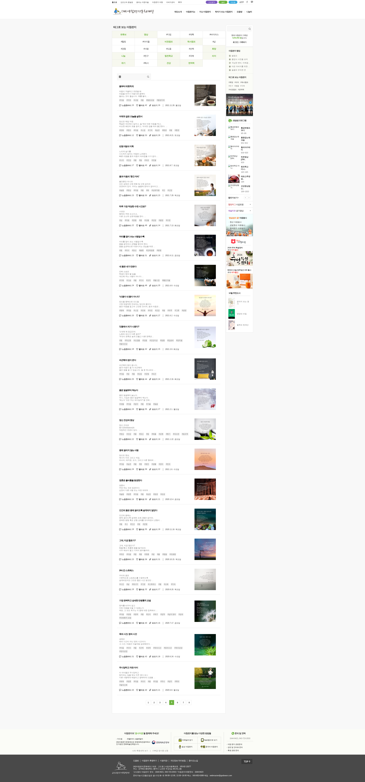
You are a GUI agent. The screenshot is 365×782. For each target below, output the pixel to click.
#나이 (121, 160)
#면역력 (241, 90)
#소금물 (137, 340)
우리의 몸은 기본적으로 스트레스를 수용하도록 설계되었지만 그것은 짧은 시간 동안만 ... (136, 577)
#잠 (128, 374)
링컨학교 (169, 56)
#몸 (142, 100)
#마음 (121, 100)
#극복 (191, 56)
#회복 (121, 681)
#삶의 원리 (172, 614)
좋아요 (143, 105)
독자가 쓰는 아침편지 (224, 12)
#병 (140, 464)
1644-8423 (199, 772)
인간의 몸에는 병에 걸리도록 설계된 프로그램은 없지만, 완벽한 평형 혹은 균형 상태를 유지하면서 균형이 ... (140, 517)
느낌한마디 (128, 105)
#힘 (135, 554)
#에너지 (135, 584)
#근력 (141, 648)
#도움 (168, 49)
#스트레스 (152, 584)
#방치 (170, 681)
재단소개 (178, 12)
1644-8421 (234, 738)
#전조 (168, 464)
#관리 (161, 464)
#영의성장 (123, 651)
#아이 (129, 648)
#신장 (170, 190)
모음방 (239, 12)
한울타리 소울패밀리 (135, 739)
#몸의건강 (123, 344)
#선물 (147, 220)
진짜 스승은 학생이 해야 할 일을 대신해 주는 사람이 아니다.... (131, 274)
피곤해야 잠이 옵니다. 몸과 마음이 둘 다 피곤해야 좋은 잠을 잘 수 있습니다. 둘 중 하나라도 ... (137, 367)
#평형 (159, 250)
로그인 (235, 42)
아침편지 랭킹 (234, 51)
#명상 (129, 190)
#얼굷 (155, 404)
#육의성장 (178, 648)
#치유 (129, 100)
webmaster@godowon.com (221, 775)
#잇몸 (145, 340)
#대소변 (176, 434)
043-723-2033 (244, 738)
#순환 (161, 434)
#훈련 (177, 130)
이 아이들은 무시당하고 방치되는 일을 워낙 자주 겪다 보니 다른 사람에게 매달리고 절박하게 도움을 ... (137, 675)
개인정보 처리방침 (178, 761)
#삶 (214, 41)
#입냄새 (170, 340)
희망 (214, 49)
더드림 (233, 2)
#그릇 (177, 310)
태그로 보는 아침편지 (237, 77)
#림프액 (185, 434)
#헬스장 (156, 280)
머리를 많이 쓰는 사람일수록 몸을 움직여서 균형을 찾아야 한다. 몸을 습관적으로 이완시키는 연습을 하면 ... (137, 244)
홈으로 (114, 2)
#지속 (173, 584)
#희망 (231, 82)
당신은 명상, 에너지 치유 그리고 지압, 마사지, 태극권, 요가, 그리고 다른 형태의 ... (137, 457)
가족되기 (243, 42)
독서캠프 (191, 41)
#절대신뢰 (123, 685)
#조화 (143, 310)
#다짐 (168, 34)
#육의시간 (157, 648)
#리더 (237, 82)
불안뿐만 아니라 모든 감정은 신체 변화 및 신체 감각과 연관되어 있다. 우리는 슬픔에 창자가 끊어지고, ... (140, 183)
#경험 (123, 49)
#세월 (121, 404)
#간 (163, 190)
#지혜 (121, 280)
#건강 (129, 160)
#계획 (191, 34)
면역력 (191, 63)
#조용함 (173, 554)
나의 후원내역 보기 (140, 751)
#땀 (147, 434)
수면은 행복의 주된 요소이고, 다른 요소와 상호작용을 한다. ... (132, 213)
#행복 (121, 310)
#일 (140, 160)
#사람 (146, 49)
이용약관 (163, 761)
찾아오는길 (193, 761)
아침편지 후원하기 (149, 761)
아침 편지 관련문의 (235, 744)
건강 (169, 63)
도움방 (136, 761)
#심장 (148, 494)
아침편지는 (190, 12)
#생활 (154, 464)
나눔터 (249, 12)
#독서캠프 (244, 82)
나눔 (123, 56)
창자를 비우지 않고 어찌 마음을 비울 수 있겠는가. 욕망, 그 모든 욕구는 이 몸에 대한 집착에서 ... (138, 608)
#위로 (121, 554)
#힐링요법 (150, 100)
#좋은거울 (166, 280)
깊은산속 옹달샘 (126, 2)
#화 (147, 190)
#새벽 (148, 648)
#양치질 (179, 340)
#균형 (147, 374)
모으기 (156, 105)
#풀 (158, 554)
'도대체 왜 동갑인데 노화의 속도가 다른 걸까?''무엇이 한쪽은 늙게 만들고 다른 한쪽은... (136, 334)
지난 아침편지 (205, 12)
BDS (180, 2)
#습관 (157, 130)
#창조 (129, 130)
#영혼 (129, 494)
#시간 (121, 584)
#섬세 (181, 614)
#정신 (134, 250)
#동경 (155, 494)
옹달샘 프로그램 (239, 120)
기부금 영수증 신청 (160, 751)
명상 (146, 34)
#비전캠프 (233, 90)
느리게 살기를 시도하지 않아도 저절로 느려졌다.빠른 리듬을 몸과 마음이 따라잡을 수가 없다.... (138, 153)
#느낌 (143, 130)
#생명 (184, 310)
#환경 (164, 130)
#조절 (154, 160)
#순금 (163, 494)
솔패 (223, 2)
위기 (123, 63)
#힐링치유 (161, 100)
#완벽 (136, 614)
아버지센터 (170, 2)
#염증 (162, 340)
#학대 (177, 681)
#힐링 (123, 41)
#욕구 (155, 614)
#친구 (146, 56)
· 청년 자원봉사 (235, 222)
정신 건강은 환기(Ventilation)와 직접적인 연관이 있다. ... (129, 427)
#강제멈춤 (150, 250)
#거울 (148, 404)
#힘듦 (165, 554)
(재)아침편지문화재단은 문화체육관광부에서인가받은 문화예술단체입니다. (133, 743)
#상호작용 (156, 190)
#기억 (150, 130)
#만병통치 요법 (125, 618)
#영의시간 (168, 648)
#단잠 (154, 220)
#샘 (153, 554)
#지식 (141, 280)
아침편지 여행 (157, 2)
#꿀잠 (161, 220)
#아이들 (146, 41)
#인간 (132, 524)
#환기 (168, 434)
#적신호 (128, 340)
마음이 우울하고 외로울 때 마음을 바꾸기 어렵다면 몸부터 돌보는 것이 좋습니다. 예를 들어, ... (134, 93)
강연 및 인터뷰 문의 (235, 747)
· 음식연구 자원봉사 (237, 228)
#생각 (136, 404)
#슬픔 (121, 190)
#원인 (147, 464)
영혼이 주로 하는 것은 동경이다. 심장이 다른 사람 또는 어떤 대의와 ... (134, 487)
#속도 (147, 160)
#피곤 (154, 374)
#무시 (163, 681)
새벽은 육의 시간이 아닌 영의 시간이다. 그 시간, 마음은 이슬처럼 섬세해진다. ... (136, 641)
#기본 (143, 584)
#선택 (191, 49)
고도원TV (211, 2)
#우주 (170, 310)
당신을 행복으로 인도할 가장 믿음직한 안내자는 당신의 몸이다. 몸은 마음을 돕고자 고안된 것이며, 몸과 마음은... (139, 304)
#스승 (129, 280)
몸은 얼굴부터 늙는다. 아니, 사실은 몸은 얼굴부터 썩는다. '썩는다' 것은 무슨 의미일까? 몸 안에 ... (135, 397)
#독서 (146, 63)
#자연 (150, 310)
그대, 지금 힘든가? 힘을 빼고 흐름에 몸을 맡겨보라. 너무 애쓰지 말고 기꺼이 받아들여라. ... (135, 547)
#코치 (148, 280)
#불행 (141, 250)
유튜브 (123, 34)
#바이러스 (214, 34)
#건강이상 (154, 340)
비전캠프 (169, 41)
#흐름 (147, 554)
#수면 (168, 220)
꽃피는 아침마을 (142, 2)
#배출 (154, 434)
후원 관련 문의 (233, 750)
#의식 (127, 250)
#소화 (166, 584)
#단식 (148, 614)
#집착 (163, 614)
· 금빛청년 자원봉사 (237, 225)
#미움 (155, 681)
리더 (214, 56)
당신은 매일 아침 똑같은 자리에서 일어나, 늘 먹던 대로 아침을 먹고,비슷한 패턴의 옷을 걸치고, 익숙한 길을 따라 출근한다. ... (143, 123)
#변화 (121, 130)
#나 (126, 524)
